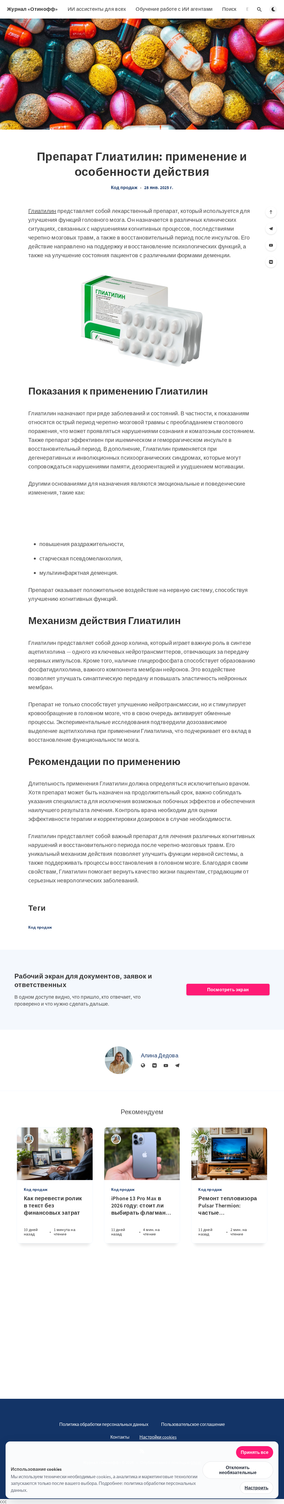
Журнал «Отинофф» (32, 9)
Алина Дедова (160, 1055)
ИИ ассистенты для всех (97, 9)
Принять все (254, 1452)
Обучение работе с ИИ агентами (174, 9)
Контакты (120, 1437)
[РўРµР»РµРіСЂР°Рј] (271, 228)
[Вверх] (271, 212)
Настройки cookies (158, 1437)
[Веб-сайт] (143, 1065)
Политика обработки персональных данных (103, 1424)
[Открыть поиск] (259, 9)
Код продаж (124, 187)
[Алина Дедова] (119, 1060)
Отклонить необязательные (238, 1470)
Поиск (229, 9)
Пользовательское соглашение (193, 1424)
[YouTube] (271, 245)
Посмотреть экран (228, 989)
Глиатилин (42, 210)
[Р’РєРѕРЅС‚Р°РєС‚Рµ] (271, 261)
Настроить (256, 1487)
